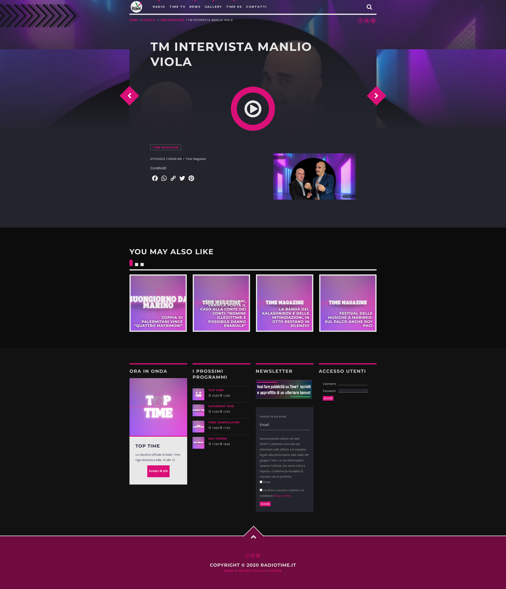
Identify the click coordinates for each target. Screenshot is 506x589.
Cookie (275, 571)
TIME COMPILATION (223, 422)
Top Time (216, 390)
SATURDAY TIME (221, 406)
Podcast (149, 20)
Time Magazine (172, 20)
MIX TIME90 (217, 438)
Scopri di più (158, 303)
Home (133, 20)
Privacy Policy (282, 496)
